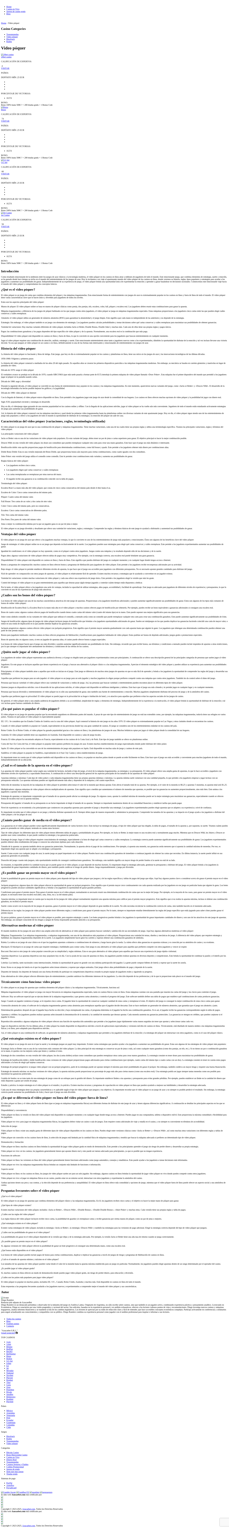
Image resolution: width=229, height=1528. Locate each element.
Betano (9, 1347)
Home (9, 7)
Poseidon (10, 1390)
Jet (7, 1368)
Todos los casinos (13, 1319)
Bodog (9, 1359)
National (10, 1373)
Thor (8, 1382)
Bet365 (9, 1351)
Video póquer (12, 37)
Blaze (8, 1356)
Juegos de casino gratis (15, 11)
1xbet (8, 1344)
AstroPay (10, 1485)
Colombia (10, 1425)
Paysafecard (11, 1488)
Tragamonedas (12, 34)
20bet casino (6, 57)
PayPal (9, 1483)
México (9, 1410)
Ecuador (9, 1420)
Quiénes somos (12, 1324)
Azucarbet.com (28, 1509)
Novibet (9, 1375)
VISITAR (5, 68)
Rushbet (9, 1399)
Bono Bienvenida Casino (16, 1455)
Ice (7, 1366)
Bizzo (3, 110)
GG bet (4, 162)
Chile (8, 1427)
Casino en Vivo (12, 9)
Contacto (10, 1326)
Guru (8, 1385)
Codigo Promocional (15, 1467)
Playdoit (9, 1401)
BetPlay (9, 1349)
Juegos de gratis (13, 1469)
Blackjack (10, 39)
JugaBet (9, 1394)
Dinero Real (11, 1460)
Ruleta (9, 41)
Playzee (9, 1378)
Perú (8, 1418)
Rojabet (9, 1380)
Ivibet (8, 1363)
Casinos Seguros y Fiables (17, 1464)
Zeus (8, 1387)
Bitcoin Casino (12, 1452)
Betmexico (10, 1397)
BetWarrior (11, 1354)
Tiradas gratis (11, 1474)
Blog (8, 14)
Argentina (10, 1413)
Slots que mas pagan (14, 1471)
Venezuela (10, 1415)
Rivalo (9, 1392)
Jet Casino (5, 215)
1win (8, 1342)
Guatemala (10, 1422)
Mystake (10, 1370)
